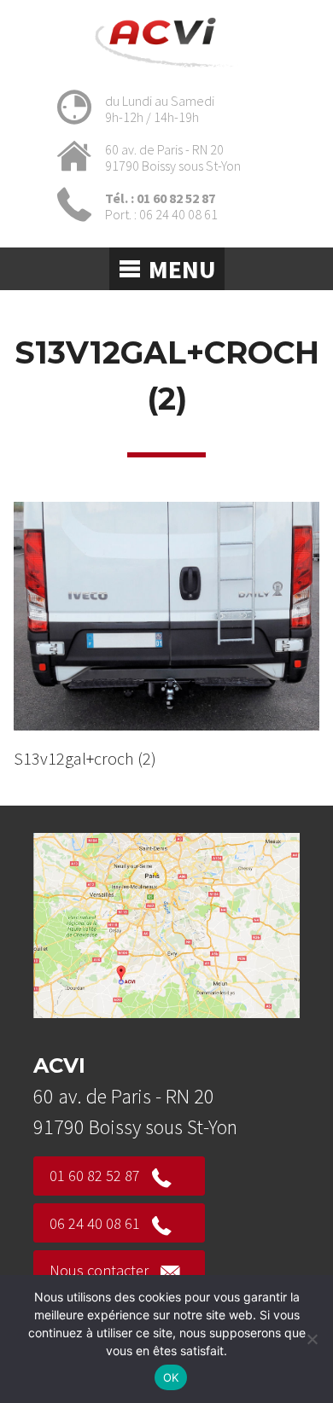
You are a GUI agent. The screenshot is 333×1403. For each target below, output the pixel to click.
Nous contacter (99, 1270)
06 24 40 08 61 (95, 1223)
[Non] (311, 1339)
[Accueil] (167, 70)
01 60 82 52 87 (95, 1175)
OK (171, 1377)
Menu (182, 269)
